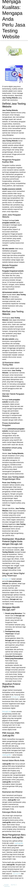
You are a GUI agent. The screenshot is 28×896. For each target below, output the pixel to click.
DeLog (13, 697)
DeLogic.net (6, 579)
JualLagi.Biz (6, 755)
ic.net (18, 697)
